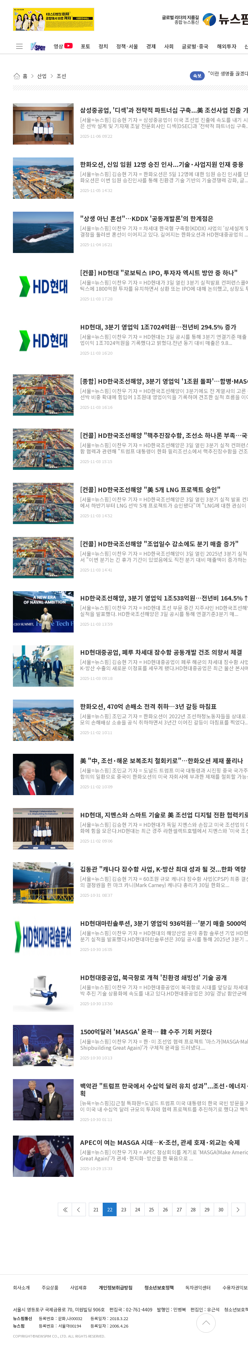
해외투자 (226, 46)
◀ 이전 (79, 1209)
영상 (58, 46)
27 (179, 1209)
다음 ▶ (238, 1209)
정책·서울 (127, 46)
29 (207, 1209)
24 (137, 1209)
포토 (85, 46)
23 (123, 1209)
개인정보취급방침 (115, 1287)
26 (165, 1209)
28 (193, 1209)
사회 (169, 46)
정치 (103, 46)
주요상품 (50, 1287)
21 (95, 1209)
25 (151, 1209)
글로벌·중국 (195, 46)
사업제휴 (78, 1287)
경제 (151, 46)
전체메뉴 (19, 46)
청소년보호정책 (159, 1287)
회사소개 (21, 1287)
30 (220, 1209)
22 (109, 1209)
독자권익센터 (198, 1287)
